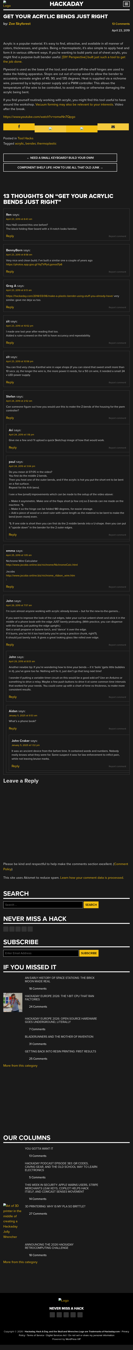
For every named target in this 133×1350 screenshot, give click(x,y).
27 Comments (37, 1214)
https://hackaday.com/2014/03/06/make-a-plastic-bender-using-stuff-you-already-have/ (59, 296)
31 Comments (37, 1044)
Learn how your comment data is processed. (92, 878)
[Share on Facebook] (5, 30)
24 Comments (37, 1007)
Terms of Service (35, 1335)
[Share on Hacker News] (15, 30)
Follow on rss (24, 929)
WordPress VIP (73, 1339)
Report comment (117, 236)
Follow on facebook (5, 929)
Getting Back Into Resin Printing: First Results (60, 1051)
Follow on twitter (12, 929)
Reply (10, 236)
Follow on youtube (18, 929)
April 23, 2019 (121, 30)
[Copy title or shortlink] (25, 30)
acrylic (19, 143)
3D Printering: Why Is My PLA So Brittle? (55, 1206)
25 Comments (37, 1059)
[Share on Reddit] (20, 30)
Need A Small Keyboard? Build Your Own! (60, 158)
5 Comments (37, 1177)
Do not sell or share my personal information (91, 1335)
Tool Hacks (25, 138)
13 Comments (120, 24)
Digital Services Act (56, 1335)
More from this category (20, 1066)
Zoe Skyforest (20, 24)
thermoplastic (46, 143)
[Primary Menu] (126, 4)
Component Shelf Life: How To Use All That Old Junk (60, 167)
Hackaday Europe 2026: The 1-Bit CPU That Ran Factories (59, 997)
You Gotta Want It (39, 1148)
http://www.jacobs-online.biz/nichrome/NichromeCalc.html (42, 565)
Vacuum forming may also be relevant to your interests (74, 104)
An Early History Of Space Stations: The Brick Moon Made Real (60, 979)
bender (30, 143)
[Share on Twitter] (10, 30)
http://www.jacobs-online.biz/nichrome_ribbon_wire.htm (40, 575)
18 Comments (37, 988)
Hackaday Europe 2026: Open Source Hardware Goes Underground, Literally (61, 1020)
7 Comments (36, 1029)
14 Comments (37, 1199)
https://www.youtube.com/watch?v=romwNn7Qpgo (39, 117)
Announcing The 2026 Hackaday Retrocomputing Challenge (49, 1246)
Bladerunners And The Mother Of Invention (59, 1037)
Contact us (30, 929)
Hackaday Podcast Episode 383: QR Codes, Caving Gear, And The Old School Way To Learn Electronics (61, 1167)
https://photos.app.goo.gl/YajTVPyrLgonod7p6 (34, 264)
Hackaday (66, 4)
